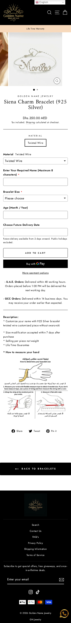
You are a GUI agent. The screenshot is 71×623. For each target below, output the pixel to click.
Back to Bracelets (38, 468)
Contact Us (35, 531)
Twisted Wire (35, 143)
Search (35, 525)
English (43, 2)
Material (36, 135)
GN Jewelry (35, 619)
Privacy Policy (35, 543)
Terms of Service (36, 555)
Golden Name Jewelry (35, 96)
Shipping (30, 122)
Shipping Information (35, 549)
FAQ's (35, 537)
